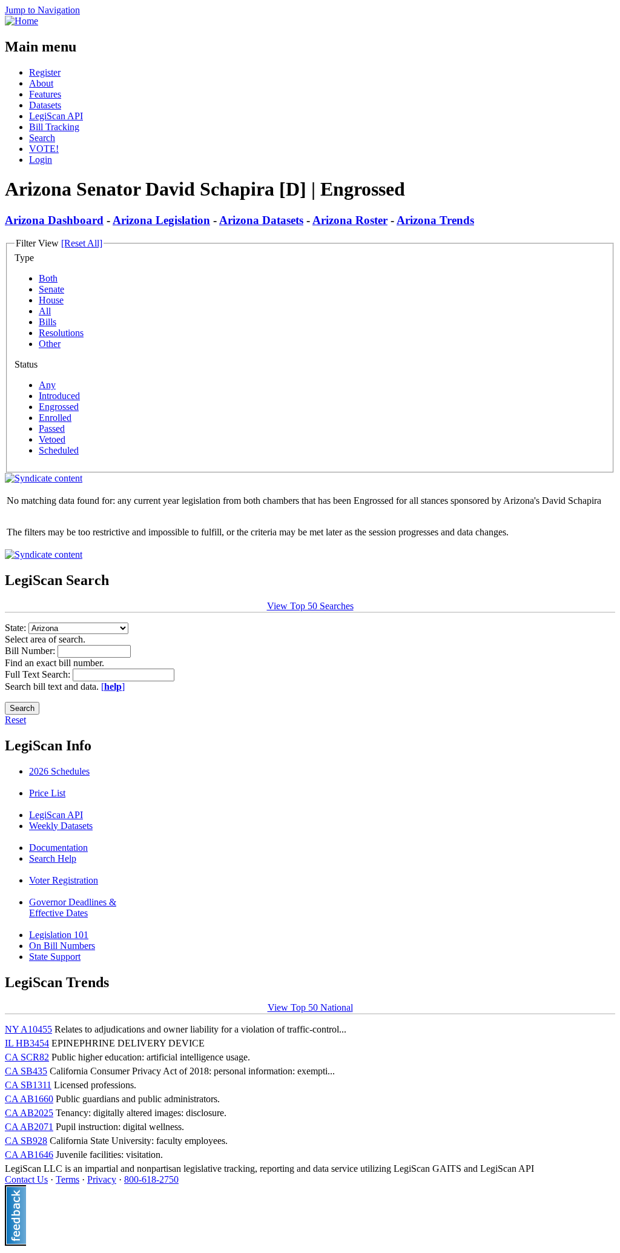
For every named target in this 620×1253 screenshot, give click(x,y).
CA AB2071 (29, 1127)
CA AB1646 (29, 1154)
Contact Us (26, 1179)
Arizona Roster (350, 220)
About (41, 83)
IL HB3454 (27, 1043)
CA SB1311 (28, 1085)
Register (45, 72)
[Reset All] (81, 243)
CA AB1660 (29, 1099)
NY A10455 (28, 1029)
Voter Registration (63, 880)
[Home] (21, 21)
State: (16, 628)
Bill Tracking (54, 127)
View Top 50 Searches (310, 606)
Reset (15, 720)
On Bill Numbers (62, 946)
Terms (67, 1179)
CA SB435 (26, 1071)
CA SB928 (26, 1141)
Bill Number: (31, 651)
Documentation (58, 847)
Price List (47, 793)
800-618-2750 (151, 1179)
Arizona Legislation (161, 220)
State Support (55, 956)
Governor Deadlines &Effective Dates (72, 907)
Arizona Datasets (261, 220)
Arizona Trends (435, 220)
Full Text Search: (39, 674)
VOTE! (44, 149)
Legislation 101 (58, 935)
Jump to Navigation (42, 10)
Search (42, 138)
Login (40, 159)
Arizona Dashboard (54, 220)
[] (113, 686)
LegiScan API (56, 116)
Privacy (101, 1179)
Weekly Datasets (61, 826)
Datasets (45, 105)
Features (45, 94)
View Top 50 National (310, 1007)
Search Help (52, 858)
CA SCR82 (27, 1057)
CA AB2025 (29, 1113)
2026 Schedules (59, 771)
